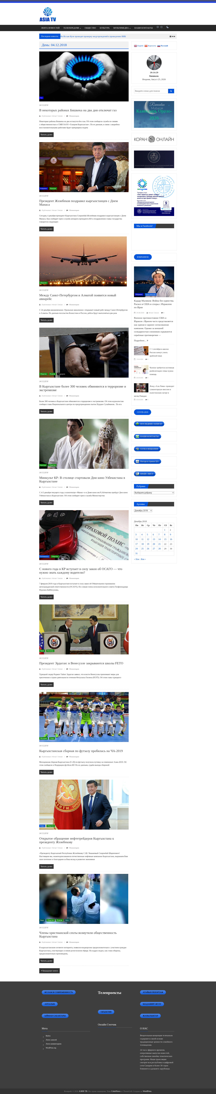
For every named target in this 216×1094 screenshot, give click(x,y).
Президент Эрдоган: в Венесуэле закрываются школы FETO (81, 663)
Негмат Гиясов (153, 313)
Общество (43, 283)
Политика (50, 651)
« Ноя (136, 559)
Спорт (52, 738)
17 (136, 544)
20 (154, 544)
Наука (42, 651)
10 (136, 539)
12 (148, 539)
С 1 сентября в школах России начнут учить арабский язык (159, 352)
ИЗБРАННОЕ (143, 257)
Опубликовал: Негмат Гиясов (52, 116)
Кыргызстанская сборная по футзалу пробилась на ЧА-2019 (81, 751)
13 (154, 539)
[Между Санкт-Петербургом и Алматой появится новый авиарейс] (83, 261)
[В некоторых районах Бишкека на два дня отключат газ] (84, 76)
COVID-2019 (142, 412)
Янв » (143, 559)
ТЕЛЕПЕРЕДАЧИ (71, 28)
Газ (41, 98)
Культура (53, 188)
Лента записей (51, 1040)
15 (165, 539)
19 (148, 544)
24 (136, 548)
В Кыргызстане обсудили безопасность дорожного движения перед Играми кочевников (100, 36)
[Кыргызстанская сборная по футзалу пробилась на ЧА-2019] (84, 717)
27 (154, 548)
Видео (42, 920)
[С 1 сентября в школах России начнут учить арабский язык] (141, 350)
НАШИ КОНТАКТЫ (143, 28)
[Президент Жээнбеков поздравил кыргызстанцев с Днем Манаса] (84, 167)
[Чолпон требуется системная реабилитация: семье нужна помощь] (141, 369)
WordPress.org (51, 1048)
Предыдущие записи (50, 971)
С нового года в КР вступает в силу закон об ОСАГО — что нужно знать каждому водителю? (80, 570)
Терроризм (61, 374)
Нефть (42, 826)
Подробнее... (140, 340)
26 (148, 548)
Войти (48, 1036)
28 (159, 548)
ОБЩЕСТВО (90, 28)
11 (142, 539)
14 (159, 539)
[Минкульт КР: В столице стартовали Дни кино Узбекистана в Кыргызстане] (84, 443)
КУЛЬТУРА (105, 28)
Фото (67, 920)
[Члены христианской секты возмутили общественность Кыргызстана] (83, 899)
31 (136, 553)
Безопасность (44, 556)
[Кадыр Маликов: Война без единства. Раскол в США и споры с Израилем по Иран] (154, 281)
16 (171, 539)
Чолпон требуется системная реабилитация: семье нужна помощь (162, 370)
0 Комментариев (73, 116)
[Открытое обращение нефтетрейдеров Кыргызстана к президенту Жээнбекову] (84, 804)
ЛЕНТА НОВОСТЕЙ (50, 28)
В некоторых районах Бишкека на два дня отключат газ (77, 110)
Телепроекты (109, 992)
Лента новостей (150, 294)
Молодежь (43, 738)
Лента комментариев (53, 1044)
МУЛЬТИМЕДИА (121, 28)
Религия (52, 374)
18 (142, 544)
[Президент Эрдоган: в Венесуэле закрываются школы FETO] (84, 629)
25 (142, 548)
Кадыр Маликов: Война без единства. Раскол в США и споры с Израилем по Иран (154, 304)
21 (159, 544)
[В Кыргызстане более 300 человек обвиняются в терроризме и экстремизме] (84, 352)
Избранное (43, 188)
